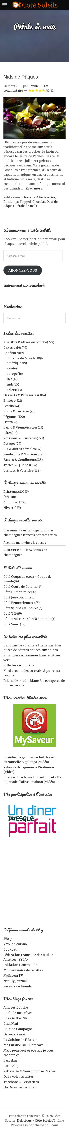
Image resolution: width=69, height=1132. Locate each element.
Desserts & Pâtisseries (39, 197)
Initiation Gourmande (20, 965)
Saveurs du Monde (17, 986)
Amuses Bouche (15, 1007)
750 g (7, 939)
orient (14, 390)
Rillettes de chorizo (18, 665)
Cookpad (10, 949)
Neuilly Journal (15, 981)
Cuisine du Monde (25, 358)
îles (12, 379)
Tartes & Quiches (20, 465)
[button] (34, 118)
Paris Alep (11, 1066)
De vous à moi (14, 1034)
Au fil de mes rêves (18, 1013)
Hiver (12, 508)
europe (15, 374)
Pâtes (10, 433)
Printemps (11, 202)
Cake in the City (15, 1018)
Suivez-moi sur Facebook (24, 285)
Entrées (12, 400)
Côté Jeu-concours (19, 597)
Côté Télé (12, 613)
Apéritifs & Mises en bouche (28, 342)
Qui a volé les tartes (18, 1076)
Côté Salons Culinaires (22, 608)
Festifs (11, 406)
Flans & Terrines (19, 411)
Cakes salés (15, 347)
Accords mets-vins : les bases (24, 542)
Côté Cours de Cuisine (23, 586)
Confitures (13, 353)
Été (9, 497)
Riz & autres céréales (22, 449)
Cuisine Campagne (18, 1029)
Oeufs (10, 422)
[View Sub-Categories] (5, 357)
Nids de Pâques (20, 77)
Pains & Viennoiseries (23, 427)
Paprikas (10, 1060)
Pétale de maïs (26, 206)
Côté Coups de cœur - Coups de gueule (27, 579)
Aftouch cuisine (15, 944)
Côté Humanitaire (19, 592)
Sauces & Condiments (23, 460)
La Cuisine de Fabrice (19, 1040)
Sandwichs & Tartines (23, 454)
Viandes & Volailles (22, 470)
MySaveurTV (13, 975)
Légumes (14, 417)
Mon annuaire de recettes (23, 970)
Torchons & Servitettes (21, 1082)
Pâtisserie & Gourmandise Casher (29, 1071)
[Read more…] (34, 188)
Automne (14, 502)
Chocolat (38, 202)
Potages (12, 443)
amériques (17, 363)
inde (13, 384)
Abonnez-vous (22, 270)
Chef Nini (10, 1023)
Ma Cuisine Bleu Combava (23, 1045)
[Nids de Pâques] (34, 138)
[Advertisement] (34, 885)
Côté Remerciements (21, 603)
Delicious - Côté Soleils (35, 1120)
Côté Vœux (14, 624)
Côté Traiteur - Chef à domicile (29, 619)
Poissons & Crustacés (23, 438)
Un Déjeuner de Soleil (20, 1087)
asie (13, 368)
